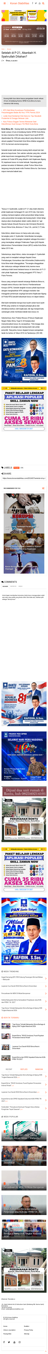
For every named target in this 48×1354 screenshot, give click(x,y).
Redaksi (26, 1326)
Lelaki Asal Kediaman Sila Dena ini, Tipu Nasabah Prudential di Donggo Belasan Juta (21, 117)
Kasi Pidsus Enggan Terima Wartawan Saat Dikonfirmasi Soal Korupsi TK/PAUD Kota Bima (19, 123)
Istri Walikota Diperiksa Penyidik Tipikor (22, 509)
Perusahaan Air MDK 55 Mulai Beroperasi (24, 1187)
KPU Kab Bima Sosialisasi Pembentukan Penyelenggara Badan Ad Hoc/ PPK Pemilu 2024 (20, 111)
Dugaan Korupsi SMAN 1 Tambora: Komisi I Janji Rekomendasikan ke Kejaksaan (23, 548)
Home (2, 49)
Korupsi (9, 49)
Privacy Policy (28, 1330)
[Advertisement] (18, 79)
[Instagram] (20, 1342)
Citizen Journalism (9, 1330)
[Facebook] (32, 3)
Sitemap (26, 1334)
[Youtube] (40, 3)
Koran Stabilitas (19, 3)
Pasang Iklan (7, 1334)
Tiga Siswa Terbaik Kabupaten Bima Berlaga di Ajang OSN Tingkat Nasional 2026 (22, 1233)
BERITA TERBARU (11, 1018)
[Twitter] (36, 3)
